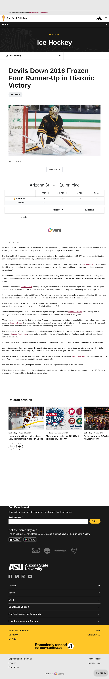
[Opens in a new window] (54, 646)
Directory (25, 635)
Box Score (16, 95)
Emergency (25, 667)
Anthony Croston (75, 312)
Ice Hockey (13, 433)
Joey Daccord (26, 287)
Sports (12, 593)
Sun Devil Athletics (17, 18)
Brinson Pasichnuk (19, 334)
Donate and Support (19, 607)
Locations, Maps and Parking (23, 621)
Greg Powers (89, 264)
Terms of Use (94, 663)
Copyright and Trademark (31, 659)
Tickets (12, 586)
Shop (11, 600)
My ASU (24, 639)
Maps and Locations (31, 631)
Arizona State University (38, 13)
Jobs (97, 631)
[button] (19, 446)
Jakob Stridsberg (79, 356)
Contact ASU (93, 635)
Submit (95, 521)
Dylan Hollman (16, 323)
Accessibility (94, 659)
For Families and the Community (25, 614)
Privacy (23, 663)
